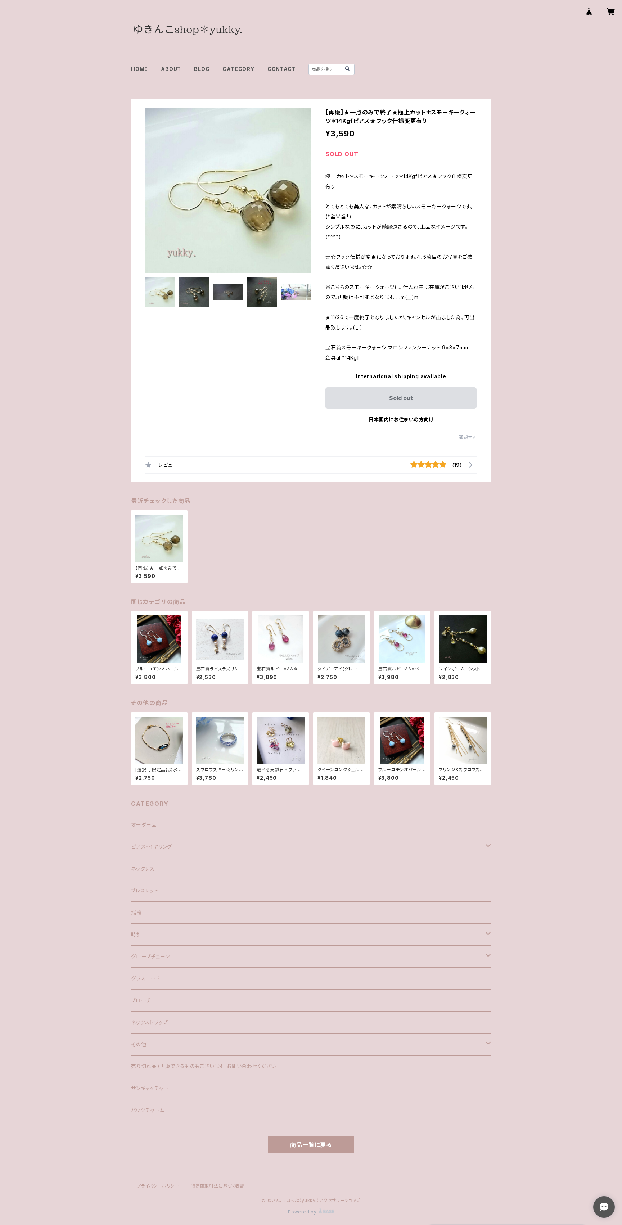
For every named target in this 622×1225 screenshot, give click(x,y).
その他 (138, 1044)
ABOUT (171, 69)
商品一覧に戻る (311, 1144)
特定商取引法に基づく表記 (218, 1186)
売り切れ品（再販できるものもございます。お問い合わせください (203, 1066)
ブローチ (141, 1000)
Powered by (303, 1212)
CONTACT (281, 69)
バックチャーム (147, 1110)
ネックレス (143, 868)
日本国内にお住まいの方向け (401, 419)
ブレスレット (144, 890)
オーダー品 (144, 825)
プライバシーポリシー (158, 1186)
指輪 (136, 912)
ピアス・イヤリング (151, 847)
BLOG (201, 69)
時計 (136, 934)
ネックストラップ (149, 1022)
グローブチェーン (150, 956)
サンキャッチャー (149, 1088)
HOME (139, 69)
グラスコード (145, 978)
